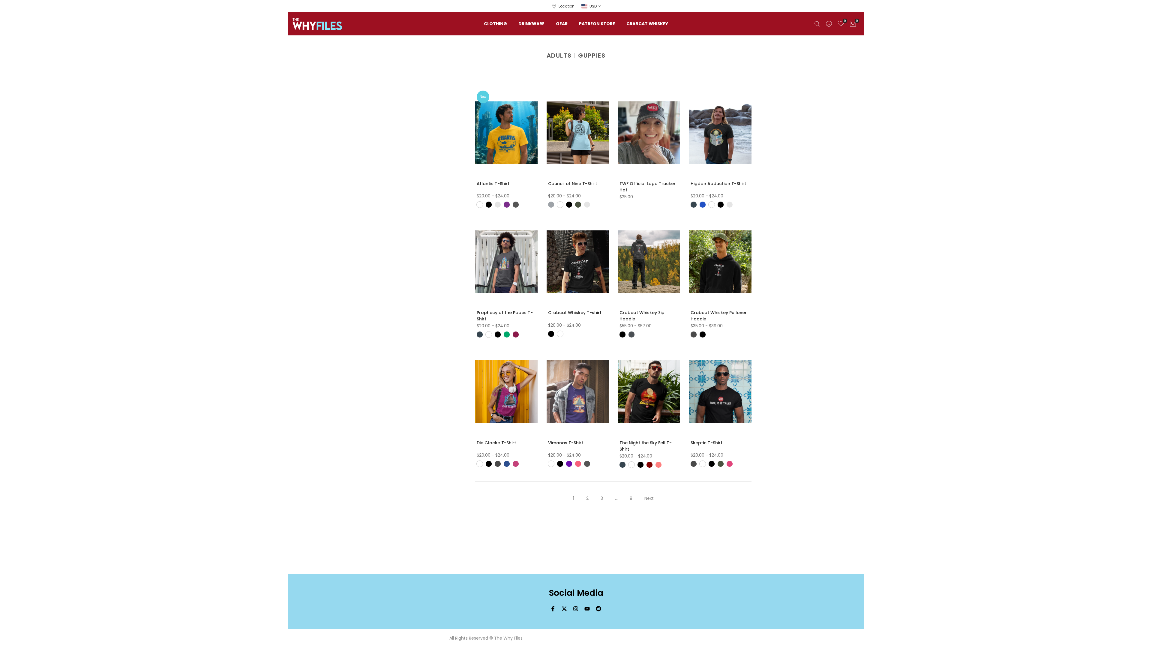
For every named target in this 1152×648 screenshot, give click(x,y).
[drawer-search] (817, 23)
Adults (559, 55)
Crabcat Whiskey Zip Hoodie (642, 316)
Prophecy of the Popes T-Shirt (505, 316)
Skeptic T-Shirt (706, 443)
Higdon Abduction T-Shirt (718, 184)
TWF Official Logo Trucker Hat (648, 187)
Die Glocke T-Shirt (496, 443)
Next (649, 498)
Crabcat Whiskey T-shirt (575, 313)
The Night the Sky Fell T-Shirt (646, 446)
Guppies (591, 55)
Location (566, 6)
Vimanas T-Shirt (565, 443)
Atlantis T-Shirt (493, 184)
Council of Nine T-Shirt (572, 184)
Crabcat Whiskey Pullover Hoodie (719, 316)
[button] (536, 94)
